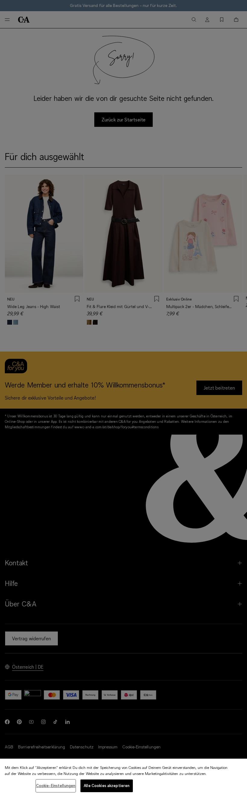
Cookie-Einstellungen (56, 785)
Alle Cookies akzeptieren (107, 785)
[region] (123, 778)
